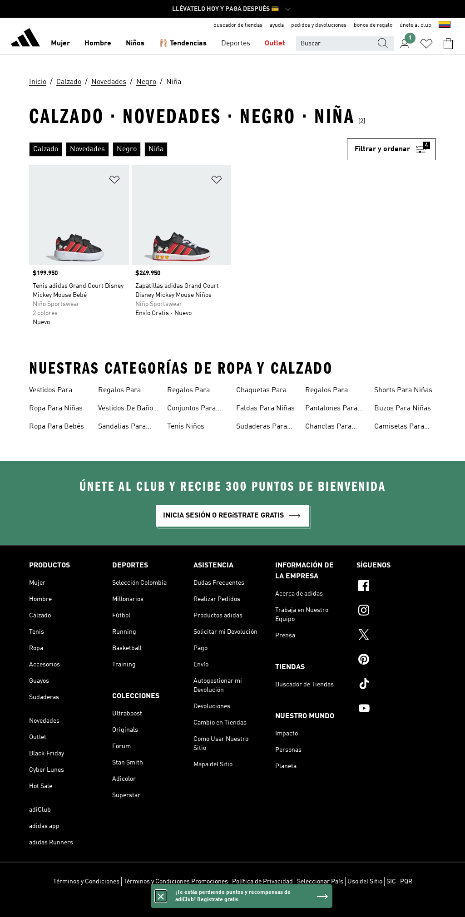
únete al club (415, 25)
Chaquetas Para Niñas (261, 391)
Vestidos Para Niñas (50, 391)
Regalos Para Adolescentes (326, 391)
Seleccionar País (320, 881)
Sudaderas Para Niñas (261, 427)
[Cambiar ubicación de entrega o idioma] (444, 25)
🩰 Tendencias (183, 43)
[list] (188, 149)
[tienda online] (25, 39)
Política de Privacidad (262, 881)
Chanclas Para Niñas (328, 427)
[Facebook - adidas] (396, 587)
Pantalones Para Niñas (331, 409)
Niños (135, 43)
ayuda (277, 25)
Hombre (97, 43)
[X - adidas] (396, 636)
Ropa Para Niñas (56, 408)
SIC (391, 881)
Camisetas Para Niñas (399, 427)
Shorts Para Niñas (403, 390)
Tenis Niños (185, 426)
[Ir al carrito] (448, 43)
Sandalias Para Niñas (122, 427)
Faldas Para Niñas (265, 408)
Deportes (235, 43)
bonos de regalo (373, 25)
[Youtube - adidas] (396, 709)
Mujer (60, 43)
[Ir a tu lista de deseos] (426, 43)
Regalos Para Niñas (119, 391)
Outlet (275, 43)
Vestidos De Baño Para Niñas (125, 409)
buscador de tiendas (237, 25)
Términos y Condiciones (86, 881)
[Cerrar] (160, 896)
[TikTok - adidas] (396, 685)
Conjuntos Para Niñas (191, 409)
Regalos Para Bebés (188, 391)
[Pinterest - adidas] (396, 660)
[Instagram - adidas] (396, 611)
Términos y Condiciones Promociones (176, 881)
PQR (406, 881)
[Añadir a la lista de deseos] (114, 181)
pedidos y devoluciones (318, 25)
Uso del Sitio (364, 881)
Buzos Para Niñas (402, 408)
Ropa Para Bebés (56, 426)
